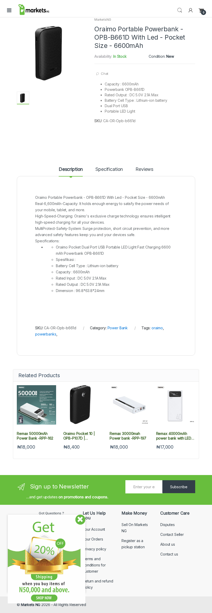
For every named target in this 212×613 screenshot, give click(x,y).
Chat (104, 73)
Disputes (167, 524)
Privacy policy (94, 549)
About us (167, 544)
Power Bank (118, 328)
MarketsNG (102, 19)
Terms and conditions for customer (94, 565)
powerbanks (45, 334)
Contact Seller (172, 534)
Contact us (169, 554)
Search (180, 10)
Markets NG (31, 604)
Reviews (144, 169)
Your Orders (93, 539)
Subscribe (178, 487)
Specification (109, 169)
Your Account (94, 529)
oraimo (157, 328)
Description (71, 169)
